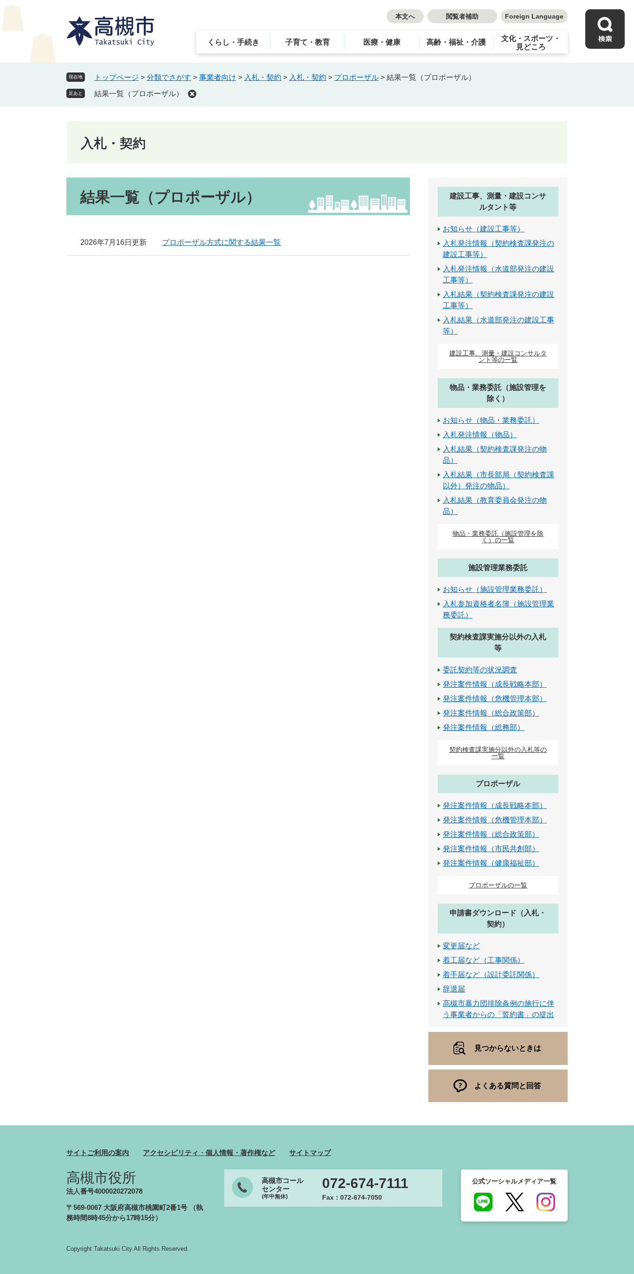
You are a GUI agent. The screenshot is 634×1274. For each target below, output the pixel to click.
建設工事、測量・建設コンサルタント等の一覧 (498, 356)
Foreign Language (534, 16)
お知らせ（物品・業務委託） (491, 420)
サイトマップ (310, 1152)
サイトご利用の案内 (97, 1152)
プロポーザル (356, 77)
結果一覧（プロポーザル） (138, 94)
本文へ (405, 16)
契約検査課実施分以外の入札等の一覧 (498, 753)
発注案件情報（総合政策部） (491, 713)
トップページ (116, 77)
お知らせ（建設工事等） (483, 229)
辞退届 (454, 989)
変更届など (461, 946)
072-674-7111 (365, 1183)
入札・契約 (262, 77)
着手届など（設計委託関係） (491, 974)
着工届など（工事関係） (483, 960)
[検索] (605, 29)
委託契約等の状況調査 (480, 670)
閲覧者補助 (462, 16)
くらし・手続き (233, 42)
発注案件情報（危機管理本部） (495, 699)
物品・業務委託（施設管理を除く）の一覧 (498, 537)
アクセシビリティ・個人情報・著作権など (209, 1152)
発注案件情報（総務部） (483, 727)
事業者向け (217, 77)
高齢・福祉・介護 (456, 42)
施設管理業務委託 (498, 567)
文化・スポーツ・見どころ (531, 42)
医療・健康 (382, 42)
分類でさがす (169, 77)
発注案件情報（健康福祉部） (491, 863)
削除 (192, 94)
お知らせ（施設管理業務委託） (495, 589)
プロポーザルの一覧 (498, 885)
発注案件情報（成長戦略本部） (495, 684)
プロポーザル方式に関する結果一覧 (221, 242)
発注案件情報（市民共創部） (491, 849)
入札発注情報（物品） (480, 435)
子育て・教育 (307, 42)
